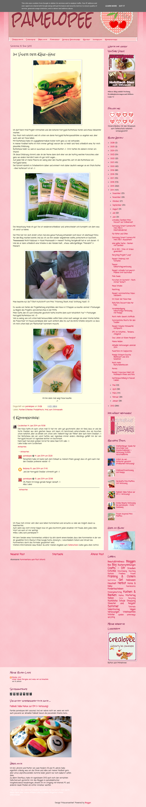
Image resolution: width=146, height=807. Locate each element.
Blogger (88, 802)
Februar (116, 397)
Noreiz (114, 368)
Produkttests (39, 409)
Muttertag (131, 595)
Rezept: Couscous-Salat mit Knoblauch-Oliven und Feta (123, 373)
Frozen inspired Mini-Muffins (124, 515)
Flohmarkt (54, 39)
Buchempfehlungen (127, 565)
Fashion (111, 573)
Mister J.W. (16, 677)
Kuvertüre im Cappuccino (122, 351)
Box (109, 565)
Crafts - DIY (116, 568)
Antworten (22, 447)
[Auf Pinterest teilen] (56, 406)
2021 (112, 162)
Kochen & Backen (26, 409)
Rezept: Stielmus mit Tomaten (120, 259)
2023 (112, 154)
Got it (122, 6)
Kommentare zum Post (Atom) (32, 559)
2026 (112, 143)
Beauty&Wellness (116, 561)
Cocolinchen (22, 425)
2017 (112, 178)
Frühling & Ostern (122, 576)
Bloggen (131, 561)
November (117, 197)
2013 (112, 406)
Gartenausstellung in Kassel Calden (123, 379)
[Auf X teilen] (52, 406)
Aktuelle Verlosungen (71, 39)
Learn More (111, 6)
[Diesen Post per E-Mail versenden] (49, 406)
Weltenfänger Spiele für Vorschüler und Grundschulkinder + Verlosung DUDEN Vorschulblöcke (126, 450)
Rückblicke (112, 600)
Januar (116, 401)
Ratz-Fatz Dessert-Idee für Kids (122, 304)
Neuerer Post (17, 554)
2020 (112, 166)
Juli (114, 213)
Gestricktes (112, 580)
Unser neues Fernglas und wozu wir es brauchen (30, 679)
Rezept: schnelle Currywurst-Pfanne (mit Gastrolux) (123, 271)
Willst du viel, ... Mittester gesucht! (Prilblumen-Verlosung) (125, 461)
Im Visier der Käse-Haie (121, 299)
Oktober (116, 201)
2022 (112, 158)
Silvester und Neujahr (122, 603)
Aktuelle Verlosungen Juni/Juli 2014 (124, 346)
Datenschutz (17, 39)
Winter (111, 614)
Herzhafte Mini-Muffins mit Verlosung (125, 482)
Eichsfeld (112, 571)
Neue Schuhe (117, 286)
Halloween (131, 580)
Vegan (133, 609)
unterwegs (131, 614)
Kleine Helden (117, 341)
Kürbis (121, 595)
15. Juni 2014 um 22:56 (44, 478)
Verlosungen (113, 612)
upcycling (111, 617)
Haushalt (112, 583)
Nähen (111, 598)
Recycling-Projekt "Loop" (121, 255)
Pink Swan (116, 276)
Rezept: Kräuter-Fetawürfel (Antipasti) (122, 327)
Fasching (132, 571)
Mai (114, 385)
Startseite (30, 39)
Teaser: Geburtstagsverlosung (121, 265)
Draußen (132, 568)
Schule (122, 600)
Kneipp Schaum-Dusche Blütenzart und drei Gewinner (121, 357)
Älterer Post (97, 554)
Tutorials (132, 606)
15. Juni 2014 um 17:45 (39, 468)
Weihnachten (129, 612)
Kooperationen (111, 39)
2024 (112, 150)
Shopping (131, 600)
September (117, 205)
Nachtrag (116, 289)
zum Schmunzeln (56, 409)
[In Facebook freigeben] (54, 406)
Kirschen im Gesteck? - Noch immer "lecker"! (123, 281)
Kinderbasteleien (115, 588)
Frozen (133, 573)
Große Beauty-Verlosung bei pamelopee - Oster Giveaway (126, 505)
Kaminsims (131, 586)
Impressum (97, 39)
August (116, 209)
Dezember (117, 193)
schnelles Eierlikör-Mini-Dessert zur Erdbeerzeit (122, 221)
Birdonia (26, 468)
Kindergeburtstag (115, 592)
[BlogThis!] (50, 406)
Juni (114, 217)
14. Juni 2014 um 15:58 (36, 425)
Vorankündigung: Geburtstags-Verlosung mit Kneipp (122, 310)
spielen (121, 614)
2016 (112, 182)
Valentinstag (114, 609)
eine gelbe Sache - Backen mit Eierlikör (122, 244)
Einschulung (122, 571)
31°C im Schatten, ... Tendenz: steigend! (123, 333)
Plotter (121, 598)
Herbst (122, 583)
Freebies (122, 573)
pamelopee (27, 456)
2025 (112, 146)
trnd (46, 409)
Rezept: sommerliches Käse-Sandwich (123, 294)
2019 (112, 170)
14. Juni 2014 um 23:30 (44, 456)
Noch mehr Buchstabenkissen (120, 363)
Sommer (113, 606)
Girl (121, 580)
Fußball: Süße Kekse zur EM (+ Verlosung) (125, 493)
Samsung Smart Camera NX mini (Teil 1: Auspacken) (123, 238)
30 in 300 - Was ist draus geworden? (123, 250)
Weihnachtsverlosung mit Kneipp (125, 471)
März (115, 393)
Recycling (132, 598)
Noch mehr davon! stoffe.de (123, 316)
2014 (112, 190)
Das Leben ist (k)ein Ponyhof (123, 338)
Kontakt (86, 39)
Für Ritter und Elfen (120, 234)
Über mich (42, 39)
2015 (112, 186)
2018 (112, 174)
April (115, 389)
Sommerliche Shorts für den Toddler (123, 321)
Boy (114, 565)
